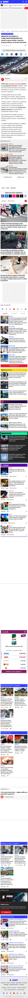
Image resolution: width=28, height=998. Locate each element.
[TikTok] (21, 196)
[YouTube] (17, 196)
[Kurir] (4, 2)
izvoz (7, 188)
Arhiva (5, 989)
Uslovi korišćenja (20, 989)
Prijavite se (7, 912)
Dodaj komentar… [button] (9, 797)
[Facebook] (6, 196)
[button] (25, 45)
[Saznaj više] (26, 890)
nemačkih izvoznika (14, 84)
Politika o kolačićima (21, 987)
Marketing (4, 987)
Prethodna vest (8, 177)
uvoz (3, 188)
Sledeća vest (21, 177)
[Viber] (2, 196)
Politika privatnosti (12, 989)
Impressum (14, 987)
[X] (10, 196)
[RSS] (22, 309)
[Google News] (25, 196)
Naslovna (3, 31)
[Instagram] (14, 196)
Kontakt (9, 987)
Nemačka (13, 188)
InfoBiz (7, 31)
